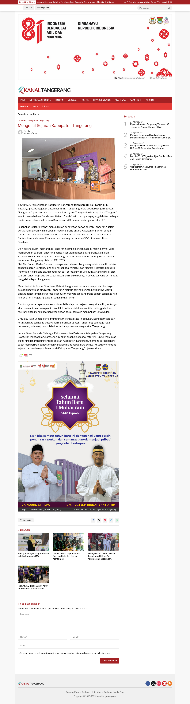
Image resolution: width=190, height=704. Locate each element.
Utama (35, 106)
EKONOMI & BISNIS (102, 100)
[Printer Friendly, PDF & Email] (26, 355)
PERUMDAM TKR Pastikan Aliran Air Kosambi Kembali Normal (33, 587)
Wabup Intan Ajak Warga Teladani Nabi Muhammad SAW (33, 554)
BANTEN (60, 100)
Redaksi (28, 8)
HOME (22, 100)
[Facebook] (147, 683)
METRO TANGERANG (39, 100)
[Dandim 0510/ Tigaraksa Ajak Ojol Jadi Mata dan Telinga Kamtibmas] (68, 542)
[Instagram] (158, 683)
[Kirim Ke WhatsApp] (117, 520)
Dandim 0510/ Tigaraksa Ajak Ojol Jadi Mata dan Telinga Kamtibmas (67, 556)
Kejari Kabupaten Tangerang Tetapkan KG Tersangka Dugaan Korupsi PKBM (149, 125)
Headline (24, 106)
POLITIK (85, 100)
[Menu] (20, 7)
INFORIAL (150, 100)
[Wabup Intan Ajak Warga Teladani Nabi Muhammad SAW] (33, 542)
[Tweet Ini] (99, 520)
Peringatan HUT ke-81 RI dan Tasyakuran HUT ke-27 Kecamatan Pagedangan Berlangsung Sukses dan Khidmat (101, 556)
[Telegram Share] (111, 520)
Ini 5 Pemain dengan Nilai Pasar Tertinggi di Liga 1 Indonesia (132, 2)
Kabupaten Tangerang (38, 120)
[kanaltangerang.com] (44, 89)
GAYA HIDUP (135, 100)
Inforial (45, 106)
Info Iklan (96, 692)
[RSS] (169, 683)
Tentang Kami (43, 8)
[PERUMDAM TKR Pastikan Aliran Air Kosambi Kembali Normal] (33, 574)
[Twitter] (153, 683)
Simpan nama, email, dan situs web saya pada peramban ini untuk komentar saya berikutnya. (65, 653)
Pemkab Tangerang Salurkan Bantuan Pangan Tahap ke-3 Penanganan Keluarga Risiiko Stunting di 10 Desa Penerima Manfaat (150, 136)
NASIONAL (73, 100)
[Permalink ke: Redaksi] (20, 132)
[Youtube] (164, 683)
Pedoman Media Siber (114, 692)
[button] (169, 7)
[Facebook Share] (93, 520)
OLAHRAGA (120, 100)
